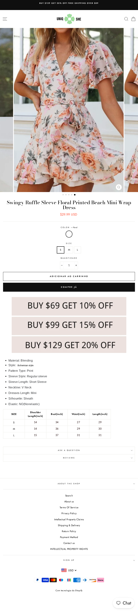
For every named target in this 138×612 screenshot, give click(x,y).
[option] (69, 3)
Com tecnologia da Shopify (69, 590)
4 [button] (72, 195)
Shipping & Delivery (69, 525)
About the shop (69, 483)
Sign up (68, 560)
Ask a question (69, 450)
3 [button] (69, 195)
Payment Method (69, 537)
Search (69, 495)
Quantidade (69, 258)
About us (69, 501)
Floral (69, 234)
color (69, 227)
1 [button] (63, 195)
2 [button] (66, 195)
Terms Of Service (69, 507)
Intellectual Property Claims (69, 519)
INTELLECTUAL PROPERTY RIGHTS (69, 549)
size (69, 243)
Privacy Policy (69, 513)
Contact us (69, 543)
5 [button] (75, 195)
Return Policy (69, 531)
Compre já (69, 287)
